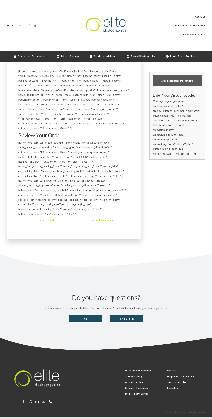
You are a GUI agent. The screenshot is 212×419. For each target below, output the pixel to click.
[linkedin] (37, 401)
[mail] (43, 401)
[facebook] (29, 25)
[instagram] (35, 25)
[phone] (50, 401)
